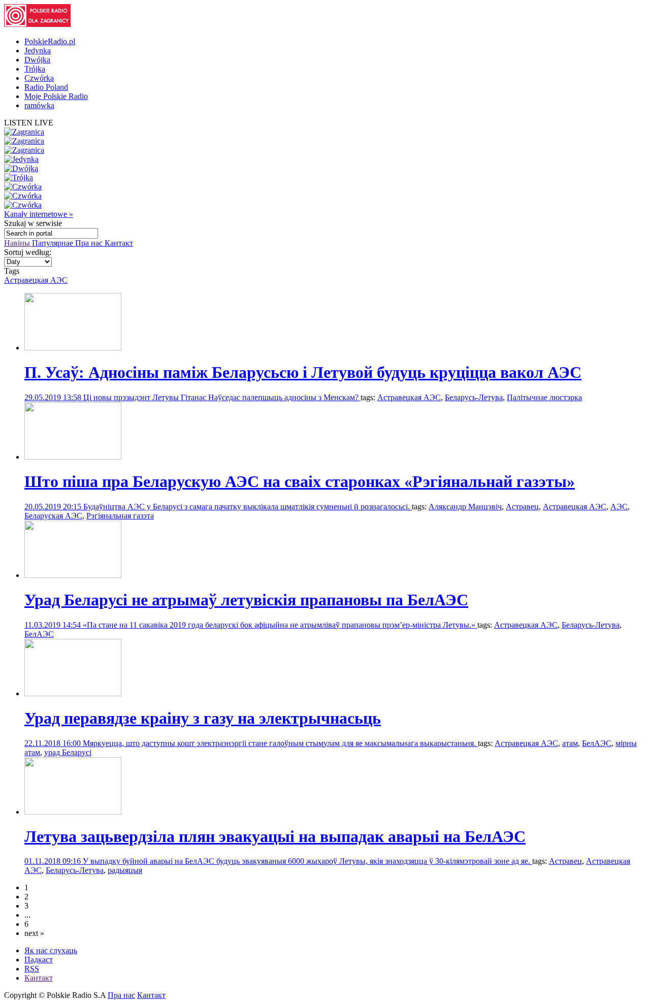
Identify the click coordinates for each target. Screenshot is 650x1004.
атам (570, 743)
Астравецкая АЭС (36, 280)
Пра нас (90, 243)
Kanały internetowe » (38, 214)
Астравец (522, 506)
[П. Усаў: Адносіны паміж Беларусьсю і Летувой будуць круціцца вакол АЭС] (72, 347)
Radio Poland (46, 87)
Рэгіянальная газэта (120, 515)
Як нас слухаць (50, 950)
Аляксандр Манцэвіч (465, 506)
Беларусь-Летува (474, 397)
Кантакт (119, 243)
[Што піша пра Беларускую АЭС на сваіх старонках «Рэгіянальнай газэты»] (72, 456)
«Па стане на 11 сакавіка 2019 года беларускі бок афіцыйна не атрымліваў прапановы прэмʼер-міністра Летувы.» (280, 625)
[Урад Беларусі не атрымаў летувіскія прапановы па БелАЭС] (72, 575)
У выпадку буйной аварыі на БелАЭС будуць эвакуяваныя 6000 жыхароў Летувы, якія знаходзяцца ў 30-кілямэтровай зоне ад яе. (307, 861)
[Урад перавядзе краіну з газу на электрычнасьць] (72, 693)
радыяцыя (125, 870)
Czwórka (39, 78)
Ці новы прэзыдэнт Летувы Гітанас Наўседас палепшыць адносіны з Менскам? (222, 397)
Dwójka (37, 59)
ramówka (39, 105)
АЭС (619, 506)
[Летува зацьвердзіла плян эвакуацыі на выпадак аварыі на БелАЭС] (72, 811)
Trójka (34, 68)
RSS (31, 968)
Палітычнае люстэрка (544, 397)
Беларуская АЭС (53, 515)
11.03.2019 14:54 (53, 625)
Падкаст (38, 959)
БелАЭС (39, 634)
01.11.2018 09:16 (53, 861)
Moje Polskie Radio (56, 96)
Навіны (18, 243)
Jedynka (37, 50)
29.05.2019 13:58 (53, 397)
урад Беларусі (67, 752)
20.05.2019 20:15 (53, 506)
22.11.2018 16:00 (53, 743)
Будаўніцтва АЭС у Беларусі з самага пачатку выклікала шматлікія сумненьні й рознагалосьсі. (247, 506)
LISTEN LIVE (28, 122)
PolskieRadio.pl (49, 41)
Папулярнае (53, 243)
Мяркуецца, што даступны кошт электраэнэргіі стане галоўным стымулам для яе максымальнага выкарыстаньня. (280, 743)
